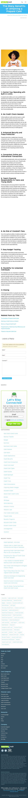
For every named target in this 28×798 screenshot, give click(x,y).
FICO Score (16, 629)
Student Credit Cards (10, 525)
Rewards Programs (9, 519)
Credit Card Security (14, 620)
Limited (3, 664)
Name (3, 350)
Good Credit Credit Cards (11, 494)
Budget (6, 440)
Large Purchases (5, 700)
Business (6, 443)
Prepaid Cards (8, 516)
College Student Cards (6, 688)
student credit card (6, 642)
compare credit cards (20, 607)
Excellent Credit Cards (7, 629)
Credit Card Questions (7, 617)
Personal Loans (4, 694)
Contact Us (3, 737)
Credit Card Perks (17, 615)
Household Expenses (6, 698)
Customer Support (5, 727)
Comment (4, 360)
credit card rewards (18, 617)
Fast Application (5, 680)
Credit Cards (5, 620)
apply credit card (12, 598)
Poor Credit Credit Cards (11, 513)
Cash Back (7, 452)
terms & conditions (17, 420)
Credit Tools (7, 481)
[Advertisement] (14, 34)
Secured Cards (4, 686)
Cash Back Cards (5, 678)
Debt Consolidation (9, 484)
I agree (14, 420)
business (9, 603)
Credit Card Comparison (11, 462)
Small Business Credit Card (8, 639)
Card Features (8, 449)
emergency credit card (7, 627)
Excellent (3, 653)
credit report (14, 622)
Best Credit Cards (5, 674)
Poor (2, 659)
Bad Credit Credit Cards (11, 433)
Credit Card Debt (9, 465)
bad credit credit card (7, 600)
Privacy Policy (4, 729)
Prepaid (3, 682)
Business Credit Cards (10, 446)
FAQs (2, 721)
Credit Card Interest (6, 615)
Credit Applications (9, 456)
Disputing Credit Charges (11, 487)
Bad (2, 661)
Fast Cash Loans (5, 696)
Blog (2, 718)
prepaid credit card (13, 634)
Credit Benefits (8, 459)
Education (12, 625)
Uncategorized (8, 529)
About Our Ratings (22, 15)
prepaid (20, 632)
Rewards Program (6, 637)
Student (18, 639)
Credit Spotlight (8, 475)
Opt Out (3, 731)
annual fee (4, 598)
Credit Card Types (9, 468)
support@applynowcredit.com (9, 790)
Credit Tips (7, 478)
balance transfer (17, 600)
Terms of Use (4, 733)
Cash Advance (5, 605)
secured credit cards (16, 637)
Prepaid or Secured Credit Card (8, 331)
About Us (3, 735)
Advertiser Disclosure (12, 15)
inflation (11, 632)
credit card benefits (13, 610)
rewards (22, 634)
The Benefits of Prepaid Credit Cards (10, 318)
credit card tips (5, 622)
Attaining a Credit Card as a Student (9, 321)
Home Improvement (5, 704)
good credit (4, 632)
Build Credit (4, 676)
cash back (12, 605)
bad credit (20, 598)
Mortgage (6, 500)
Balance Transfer (9, 437)
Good (2, 655)
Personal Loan (8, 510)
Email (3, 355)
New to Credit (4, 666)
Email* (14, 414)
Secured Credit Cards (10, 522)
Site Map (3, 739)
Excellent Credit (8, 491)
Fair (2, 657)
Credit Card (4, 610)
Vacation (6, 532)
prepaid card (5, 634)
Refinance (3, 706)
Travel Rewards (5, 644)
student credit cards (17, 642)
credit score (21, 622)
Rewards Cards (4, 684)
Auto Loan (3, 708)
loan (15, 632)
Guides (6, 497)
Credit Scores (8, 471)
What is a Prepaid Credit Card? (8, 324)
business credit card (17, 603)
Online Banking (8, 503)
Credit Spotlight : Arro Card (12, 542)
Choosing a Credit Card (7, 607)
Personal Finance (9, 506)
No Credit (3, 668)
